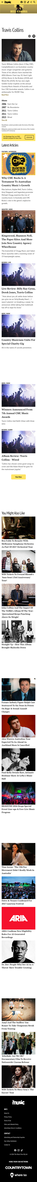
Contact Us (7, 1145)
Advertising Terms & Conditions (12, 1128)
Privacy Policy (8, 1117)
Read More (5, 95)
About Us (6, 1113)
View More (18, 477)
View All (4, 120)
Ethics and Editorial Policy (11, 1124)
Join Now (29, 137)
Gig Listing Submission (10, 1141)
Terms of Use (7, 1120)
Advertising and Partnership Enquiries (14, 1137)
